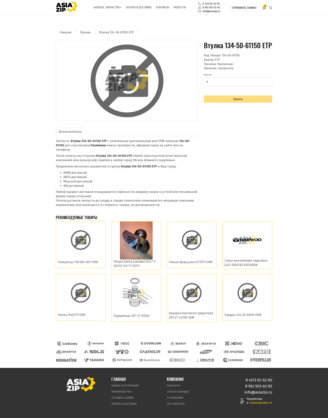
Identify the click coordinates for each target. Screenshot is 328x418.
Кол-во (207, 74)
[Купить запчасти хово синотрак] (206, 343)
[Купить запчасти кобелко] (177, 360)
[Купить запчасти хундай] (234, 352)
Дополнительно (70, 131)
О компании (175, 397)
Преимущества (121, 391)
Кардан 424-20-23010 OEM (243, 315)
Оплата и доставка (138, 7)
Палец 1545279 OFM (71, 315)
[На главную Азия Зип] (80, 384)
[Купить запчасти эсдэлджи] (94, 352)
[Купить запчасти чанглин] (150, 352)
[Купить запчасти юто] (122, 352)
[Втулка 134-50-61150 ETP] (127, 80)
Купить (238, 99)
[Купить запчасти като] (261, 352)
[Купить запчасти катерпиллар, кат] (260, 360)
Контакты (162, 7)
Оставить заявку (122, 397)
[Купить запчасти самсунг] (205, 352)
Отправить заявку (244, 7)
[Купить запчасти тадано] (94, 360)
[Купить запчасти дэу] (178, 352)
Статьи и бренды (178, 391)
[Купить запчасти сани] (178, 343)
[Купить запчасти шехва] (123, 343)
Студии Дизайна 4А (260, 402)
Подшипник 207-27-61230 (131, 316)
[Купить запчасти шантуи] (66, 352)
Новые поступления (125, 385)
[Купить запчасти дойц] (205, 360)
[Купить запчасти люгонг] (67, 343)
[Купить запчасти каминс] (233, 360)
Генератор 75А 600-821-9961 (78, 262)
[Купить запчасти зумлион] (150, 343)
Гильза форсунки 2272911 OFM (190, 262)
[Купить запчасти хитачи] (122, 360)
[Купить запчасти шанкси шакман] (95, 343)
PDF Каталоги (175, 403)
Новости (180, 7)
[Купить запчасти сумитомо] (149, 360)
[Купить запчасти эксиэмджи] (234, 343)
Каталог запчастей (106, 7)
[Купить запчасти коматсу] (66, 360)
